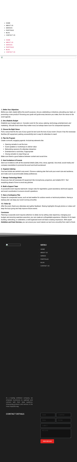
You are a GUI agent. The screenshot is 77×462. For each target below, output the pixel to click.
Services (9, 28)
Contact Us (10, 35)
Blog (8, 33)
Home (8, 23)
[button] (20, 37)
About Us (9, 25)
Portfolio (10, 30)
